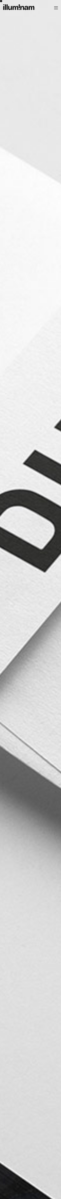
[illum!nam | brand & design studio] (18, 7)
